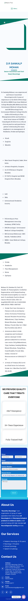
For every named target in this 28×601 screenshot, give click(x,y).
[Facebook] (2, 592)
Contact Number (7, 466)
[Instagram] (10, 592)
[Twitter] (6, 592)
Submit (14, 493)
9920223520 (9, 578)
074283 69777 (9, 583)
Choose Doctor (6, 473)
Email (4, 460)
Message (5, 479)
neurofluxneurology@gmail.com (14, 587)
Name (4, 454)
